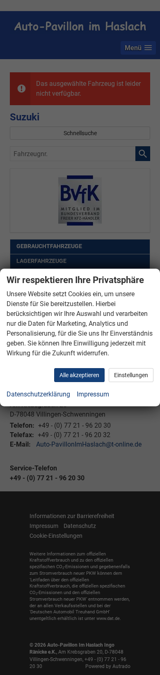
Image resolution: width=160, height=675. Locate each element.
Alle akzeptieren (79, 375)
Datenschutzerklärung (38, 394)
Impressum (93, 394)
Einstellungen (131, 375)
